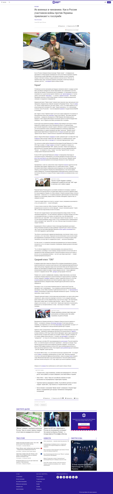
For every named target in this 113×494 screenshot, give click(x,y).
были (71, 356)
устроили (36, 280)
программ (59, 323)
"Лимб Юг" (73, 331)
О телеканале (19, 476)
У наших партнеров (40, 479)
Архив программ (19, 489)
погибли (62, 173)
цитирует (55, 271)
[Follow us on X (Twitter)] (61, 477)
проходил (51, 140)
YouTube (38, 486)
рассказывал (64, 341)
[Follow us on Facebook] (57, 477)
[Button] (61, 26)
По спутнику (39, 481)
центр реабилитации (66, 347)
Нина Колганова (38, 19)
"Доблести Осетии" (64, 95)
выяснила (51, 115)
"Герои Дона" (48, 95)
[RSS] (73, 477)
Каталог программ (20, 479)
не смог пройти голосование (66, 229)
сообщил (56, 155)
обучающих (53, 323)
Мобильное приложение (21, 484)
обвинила (56, 123)
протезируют (64, 336)
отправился (52, 136)
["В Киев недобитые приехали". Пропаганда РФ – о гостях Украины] (84, 455)
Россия (36, 6)
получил (66, 164)
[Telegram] (105, 2)
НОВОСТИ (47, 438)
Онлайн (38, 484)
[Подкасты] (76, 477)
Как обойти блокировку (21, 481)
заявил (76, 104)
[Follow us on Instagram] (67, 477)
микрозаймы (59, 324)
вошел (61, 132)
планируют (47, 278)
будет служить (50, 145)
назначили (43, 160)
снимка (39, 354)
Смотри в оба (76, 438)
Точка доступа (39, 476)
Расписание (39, 489)
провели (62, 108)
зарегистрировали (67, 94)
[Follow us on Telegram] (70, 477)
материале (48, 81)
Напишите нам (19, 486)
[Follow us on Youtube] (64, 477)
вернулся (37, 138)
